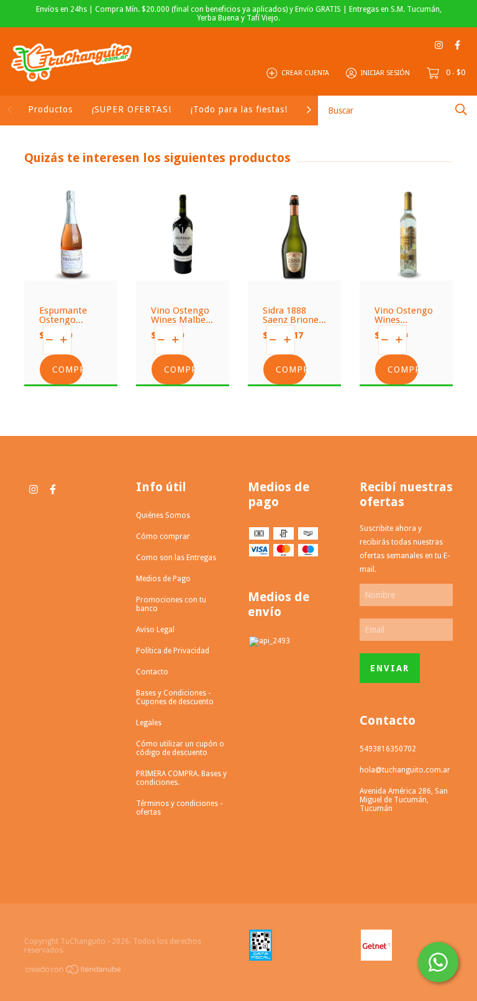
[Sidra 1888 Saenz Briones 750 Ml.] (294, 271)
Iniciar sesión (385, 73)
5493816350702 (388, 749)
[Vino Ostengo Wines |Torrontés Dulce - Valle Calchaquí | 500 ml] (406, 271)
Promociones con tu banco (171, 604)
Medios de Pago (163, 578)
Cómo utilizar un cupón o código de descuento (180, 748)
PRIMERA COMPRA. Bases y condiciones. (181, 778)
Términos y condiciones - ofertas (179, 808)
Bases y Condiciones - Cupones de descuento (175, 697)
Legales (148, 722)
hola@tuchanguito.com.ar (405, 770)
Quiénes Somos (163, 515)
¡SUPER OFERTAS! (131, 109)
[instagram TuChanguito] (439, 45)
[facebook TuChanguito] (457, 45)
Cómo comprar (163, 536)
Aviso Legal (155, 629)
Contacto (152, 672)
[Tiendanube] (74, 971)
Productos (50, 109)
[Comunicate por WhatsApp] (438, 962)
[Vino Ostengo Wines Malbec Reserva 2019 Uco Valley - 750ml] (182, 271)
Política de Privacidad (172, 650)
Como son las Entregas (176, 557)
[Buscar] (461, 109)
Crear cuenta (305, 73)
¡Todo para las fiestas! (239, 109)
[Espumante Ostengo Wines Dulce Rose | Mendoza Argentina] (70, 271)
